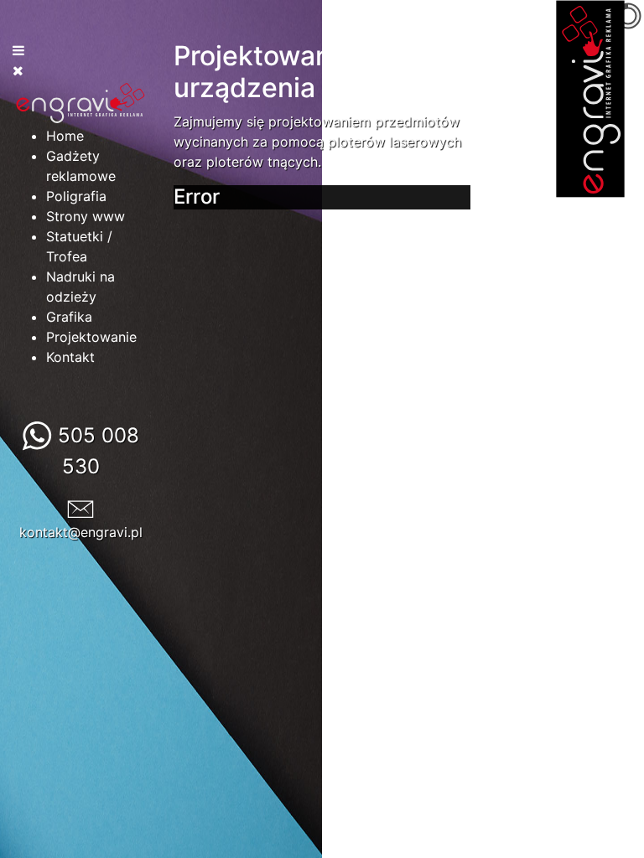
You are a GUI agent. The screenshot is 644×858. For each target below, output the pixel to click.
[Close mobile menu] (18, 70)
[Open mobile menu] (18, 50)
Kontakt (70, 357)
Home (65, 135)
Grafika (69, 316)
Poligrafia (76, 196)
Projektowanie (91, 336)
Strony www (85, 216)
